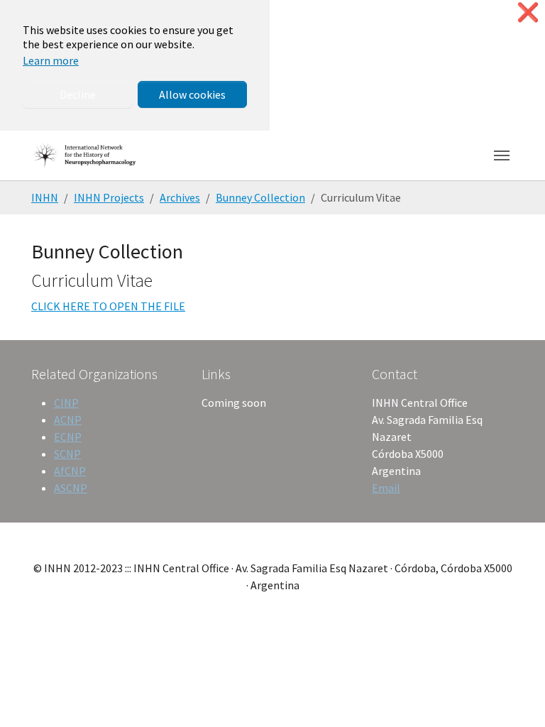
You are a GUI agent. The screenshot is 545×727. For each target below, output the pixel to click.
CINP (66, 402)
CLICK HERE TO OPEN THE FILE (108, 306)
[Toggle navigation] (502, 155)
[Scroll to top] (514, 696)
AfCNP (70, 471)
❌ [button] (528, 12)
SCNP (67, 454)
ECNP (68, 437)
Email (386, 488)
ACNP (68, 419)
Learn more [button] (51, 60)
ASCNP (70, 488)
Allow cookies (192, 94)
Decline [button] (78, 94)
